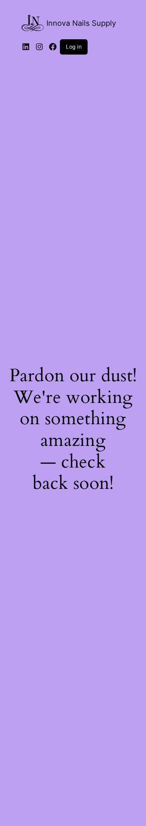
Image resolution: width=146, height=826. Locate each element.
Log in (74, 46)
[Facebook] (52, 46)
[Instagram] (39, 46)
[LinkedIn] (25, 46)
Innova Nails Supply (81, 23)
